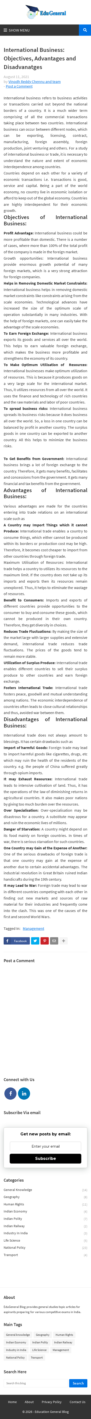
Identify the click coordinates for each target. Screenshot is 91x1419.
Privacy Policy (52, 1402)
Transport (45, 1255)
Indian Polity (45, 1218)
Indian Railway (45, 1226)
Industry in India (45, 1233)
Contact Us (77, 1402)
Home (12, 1402)
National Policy (45, 1247)
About (29, 1402)
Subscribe (45, 1158)
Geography (45, 1197)
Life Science (45, 1240)
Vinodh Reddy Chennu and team (34, 81)
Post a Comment (19, 86)
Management (33, 928)
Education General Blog (52, 1411)
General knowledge (45, 1190)
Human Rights (45, 1204)
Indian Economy (45, 1211)
